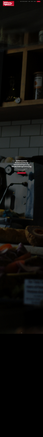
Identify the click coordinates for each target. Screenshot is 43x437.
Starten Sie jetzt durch (21, 224)
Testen (29, 1)
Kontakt (35, 1)
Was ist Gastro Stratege (23, 1)
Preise (32, 1)
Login (38, 1)
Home (18, 1)
